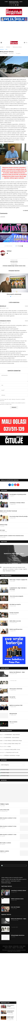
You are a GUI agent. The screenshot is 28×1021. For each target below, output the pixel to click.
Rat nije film (14, 294)
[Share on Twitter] (19, 246)
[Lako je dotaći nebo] (24, 812)
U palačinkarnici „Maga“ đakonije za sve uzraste (18, 588)
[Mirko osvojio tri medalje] (3, 1006)
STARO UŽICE (22, 946)
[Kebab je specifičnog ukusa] (4, 631)
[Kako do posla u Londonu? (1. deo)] (24, 836)
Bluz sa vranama (13, 721)
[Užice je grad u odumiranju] (4, 691)
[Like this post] (16, 246)
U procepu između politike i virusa (12, 749)
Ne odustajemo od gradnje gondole (18, 494)
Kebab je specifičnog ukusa (16, 629)
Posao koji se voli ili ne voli (12, 752)
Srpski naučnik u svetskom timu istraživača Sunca (12, 535)
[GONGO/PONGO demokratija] (3, 1012)
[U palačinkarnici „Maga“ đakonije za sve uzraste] (4, 590)
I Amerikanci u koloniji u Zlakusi (17, 502)
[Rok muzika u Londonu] (24, 845)
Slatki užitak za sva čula (15, 621)
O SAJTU (6, 1)
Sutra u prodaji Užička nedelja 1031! (12, 743)
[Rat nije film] (14, 283)
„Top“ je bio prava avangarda (16, 596)
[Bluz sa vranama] (4, 724)
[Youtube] (15, 5)
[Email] (17, 5)
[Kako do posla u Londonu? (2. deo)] (24, 828)
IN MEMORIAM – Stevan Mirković (12, 734)
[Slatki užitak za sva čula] (4, 623)
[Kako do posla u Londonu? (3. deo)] (24, 820)
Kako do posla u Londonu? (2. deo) (8, 826)
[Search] (26, 43)
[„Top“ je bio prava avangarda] (4, 598)
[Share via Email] (22, 246)
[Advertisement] (14, 32)
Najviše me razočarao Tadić (16, 705)
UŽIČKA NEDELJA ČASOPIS (14, 2)
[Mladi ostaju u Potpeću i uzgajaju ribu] (4, 581)
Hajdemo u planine (4, 851)
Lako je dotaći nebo (4, 809)
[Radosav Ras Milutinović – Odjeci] (4, 674)
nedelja (5, 53)
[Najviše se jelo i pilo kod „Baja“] (3, 1018)
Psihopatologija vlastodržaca (17, 935)
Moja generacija (13, 713)
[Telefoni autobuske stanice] (5, 901)
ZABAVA (14, 947)
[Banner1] (14, 769)
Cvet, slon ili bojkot (15, 907)
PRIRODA (10, 946)
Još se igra (2, 530)
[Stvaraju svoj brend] (4, 615)
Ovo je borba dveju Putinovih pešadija (18, 516)
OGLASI (21, 1)
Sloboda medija (3, 524)
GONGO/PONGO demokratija (10, 1011)
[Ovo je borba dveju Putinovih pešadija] (4, 518)
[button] (1, 285)
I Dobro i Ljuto (4, 804)
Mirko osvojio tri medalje (10, 1006)
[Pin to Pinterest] (20, 246)
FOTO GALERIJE (20, 947)
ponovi (26, 320)
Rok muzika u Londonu (5, 842)
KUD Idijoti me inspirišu (15, 604)
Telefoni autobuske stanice (17, 898)
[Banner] (14, 775)
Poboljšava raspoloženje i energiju (12, 755)
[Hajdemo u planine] (24, 853)
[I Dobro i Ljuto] (14, 793)
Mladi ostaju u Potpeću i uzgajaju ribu (18, 579)
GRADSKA (8, 47)
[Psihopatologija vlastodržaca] (5, 937)
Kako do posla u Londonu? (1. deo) (8, 834)
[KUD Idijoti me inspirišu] (4, 606)
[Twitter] (11, 5)
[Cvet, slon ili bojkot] (5, 909)
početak (1, 47)
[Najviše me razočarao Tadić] (4, 707)
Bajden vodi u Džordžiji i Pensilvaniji (8, 511)
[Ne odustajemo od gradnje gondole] (4, 496)
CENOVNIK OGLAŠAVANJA (13, 1)
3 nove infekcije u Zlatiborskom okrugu (13, 740)
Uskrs (1, 740)
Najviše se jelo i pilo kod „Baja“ (10, 1017)
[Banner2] (14, 772)
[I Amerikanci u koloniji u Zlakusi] (4, 504)
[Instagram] (13, 5)
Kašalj (9, 746)
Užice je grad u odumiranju (16, 688)
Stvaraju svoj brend (14, 612)
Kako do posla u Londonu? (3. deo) (8, 818)
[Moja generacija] (4, 715)
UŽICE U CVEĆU (8, 947)
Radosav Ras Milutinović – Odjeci (14, 553)
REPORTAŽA (16, 946)
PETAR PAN (5, 946)
